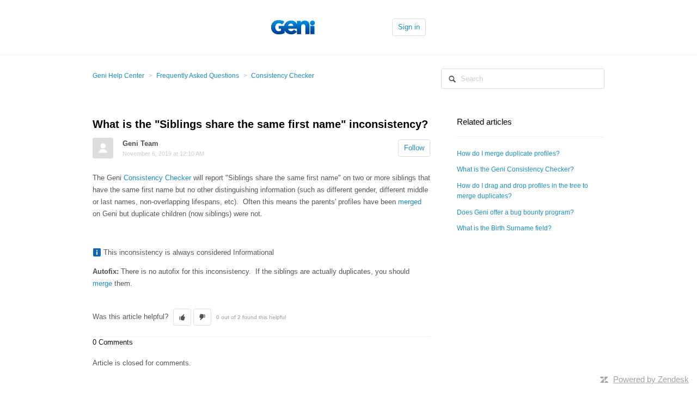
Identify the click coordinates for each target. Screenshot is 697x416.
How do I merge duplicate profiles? (508, 153)
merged (409, 202)
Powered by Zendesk (651, 379)
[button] (182, 317)
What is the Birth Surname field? (504, 228)
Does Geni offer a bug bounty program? (515, 212)
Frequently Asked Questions (197, 75)
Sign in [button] (409, 27)
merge (102, 283)
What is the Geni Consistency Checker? (515, 169)
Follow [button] (414, 148)
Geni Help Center (118, 75)
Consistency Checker (282, 75)
